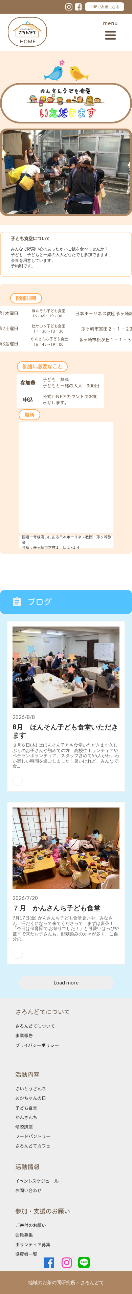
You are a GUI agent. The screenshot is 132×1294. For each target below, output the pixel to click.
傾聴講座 (24, 1127)
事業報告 (24, 1035)
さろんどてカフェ (32, 1146)
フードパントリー (32, 1136)
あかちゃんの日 (30, 1098)
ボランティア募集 (32, 1245)
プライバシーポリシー (37, 1045)
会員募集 (24, 1235)
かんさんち (26, 1117)
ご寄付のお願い (30, 1225)
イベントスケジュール (37, 1181)
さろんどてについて (35, 1026)
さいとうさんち (30, 1089)
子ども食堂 (26, 1108)
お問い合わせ (28, 1190)
